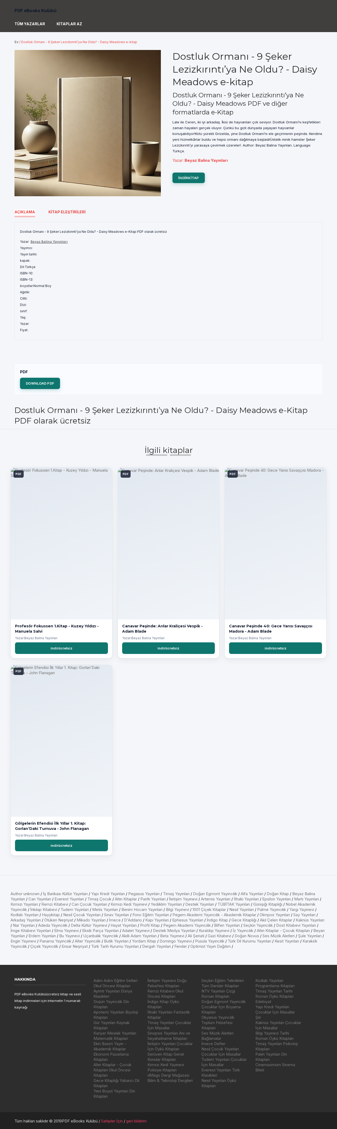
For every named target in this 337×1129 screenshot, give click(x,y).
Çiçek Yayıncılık (44, 946)
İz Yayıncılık (243, 930)
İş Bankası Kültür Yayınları (65, 893)
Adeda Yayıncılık (52, 925)
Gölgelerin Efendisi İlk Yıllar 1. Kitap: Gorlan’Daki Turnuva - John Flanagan (52, 826)
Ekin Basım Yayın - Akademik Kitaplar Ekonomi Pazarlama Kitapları (111, 1051)
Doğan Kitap (278, 893)
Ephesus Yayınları (187, 920)
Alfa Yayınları (252, 893)
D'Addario (133, 920)
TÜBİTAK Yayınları (233, 904)
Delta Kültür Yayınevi (89, 925)
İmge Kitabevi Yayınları (31, 930)
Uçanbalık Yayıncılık (100, 935)
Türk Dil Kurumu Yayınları (249, 941)
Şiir (258, 1017)
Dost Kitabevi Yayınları (296, 925)
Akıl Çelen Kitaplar (276, 920)
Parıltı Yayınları (153, 898)
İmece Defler (213, 1043)
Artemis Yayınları (215, 898)
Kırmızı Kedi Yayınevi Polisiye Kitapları (165, 1067)
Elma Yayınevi (66, 930)
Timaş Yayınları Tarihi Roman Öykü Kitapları (274, 994)
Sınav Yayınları (116, 914)
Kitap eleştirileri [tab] (67, 212)
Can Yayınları (39, 898)
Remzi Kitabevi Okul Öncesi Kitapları (165, 994)
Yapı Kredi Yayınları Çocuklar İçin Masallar (275, 1009)
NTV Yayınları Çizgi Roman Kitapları (218, 994)
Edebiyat (263, 1001)
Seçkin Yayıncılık (258, 925)
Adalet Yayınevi (136, 930)
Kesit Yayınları (287, 941)
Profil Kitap (150, 925)
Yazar (177, 160)
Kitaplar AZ (69, 24)
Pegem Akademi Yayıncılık (187, 925)
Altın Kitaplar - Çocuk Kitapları (283, 930)
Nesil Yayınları (241, 909)
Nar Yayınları (24, 925)
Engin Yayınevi (23, 941)
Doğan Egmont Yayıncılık (215, 893)
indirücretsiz (61, 648)
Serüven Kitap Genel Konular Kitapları (165, 1057)
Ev (16, 42)
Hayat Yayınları (124, 925)
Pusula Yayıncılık (209, 941)
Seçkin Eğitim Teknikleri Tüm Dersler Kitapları (222, 983)
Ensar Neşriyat (75, 946)
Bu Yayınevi (69, 935)
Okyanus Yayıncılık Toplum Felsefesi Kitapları (217, 1022)
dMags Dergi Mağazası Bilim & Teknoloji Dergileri (170, 1078)
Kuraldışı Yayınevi (214, 930)
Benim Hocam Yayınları (141, 909)
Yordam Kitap (144, 941)
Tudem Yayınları (75, 909)
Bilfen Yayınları (227, 925)
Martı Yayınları (306, 898)
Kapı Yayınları (157, 920)
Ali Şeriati (196, 935)
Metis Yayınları (105, 909)
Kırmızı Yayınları (24, 904)
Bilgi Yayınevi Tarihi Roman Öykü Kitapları (274, 1036)
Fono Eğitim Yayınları (150, 914)
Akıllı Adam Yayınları (139, 935)
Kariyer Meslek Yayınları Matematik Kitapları (114, 1036)
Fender (180, 946)
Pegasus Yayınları (144, 893)
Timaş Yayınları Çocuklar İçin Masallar (169, 1025)
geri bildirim (136, 1120)
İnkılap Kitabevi (43, 909)
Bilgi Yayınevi (177, 909)
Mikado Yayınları (91, 920)
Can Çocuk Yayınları (89, 904)
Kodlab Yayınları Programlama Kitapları (275, 983)
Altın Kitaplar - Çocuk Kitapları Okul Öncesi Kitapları (112, 1070)
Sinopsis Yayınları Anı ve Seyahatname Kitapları (168, 1036)
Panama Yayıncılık (55, 941)
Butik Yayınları (116, 941)
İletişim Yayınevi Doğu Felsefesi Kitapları (167, 983)
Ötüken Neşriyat (58, 920)
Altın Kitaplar (126, 898)
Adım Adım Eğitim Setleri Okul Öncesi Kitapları (115, 983)
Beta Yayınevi (172, 935)
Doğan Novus (247, 935)
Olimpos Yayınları (275, 914)
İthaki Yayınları (246, 898)
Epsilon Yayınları (276, 898)
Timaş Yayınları (176, 893)
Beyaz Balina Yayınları (49, 242)
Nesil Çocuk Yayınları (82, 914)
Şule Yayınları (309, 935)
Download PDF (40, 383)
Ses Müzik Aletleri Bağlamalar (217, 1036)
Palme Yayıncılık (271, 909)
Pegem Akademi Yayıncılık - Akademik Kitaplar (214, 914)
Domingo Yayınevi (176, 941)
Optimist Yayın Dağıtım (210, 946)
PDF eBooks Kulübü (35, 10)
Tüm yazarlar (29, 24)
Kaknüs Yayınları (310, 920)
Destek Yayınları (199, 904)
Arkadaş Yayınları (26, 920)
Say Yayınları (304, 914)
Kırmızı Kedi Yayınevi (129, 904)
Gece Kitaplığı (243, 920)
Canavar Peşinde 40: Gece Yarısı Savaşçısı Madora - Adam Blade (270, 629)
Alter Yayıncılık (88, 941)
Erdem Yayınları (42, 935)
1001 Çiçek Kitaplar (209, 909)
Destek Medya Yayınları (174, 930)
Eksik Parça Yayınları (100, 930)
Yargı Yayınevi (301, 909)
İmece (115, 920)
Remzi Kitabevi (54, 904)
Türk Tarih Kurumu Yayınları (115, 946)
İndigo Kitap (217, 920)
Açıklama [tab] (24, 212)
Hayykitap (51, 914)
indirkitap (188, 178)
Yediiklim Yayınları (166, 904)
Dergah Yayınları (156, 946)
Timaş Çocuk (99, 898)
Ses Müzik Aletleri (278, 935)
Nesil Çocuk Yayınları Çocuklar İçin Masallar (221, 1051)
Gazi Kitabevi (219, 935)
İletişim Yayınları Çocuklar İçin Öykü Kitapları (170, 1046)
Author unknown (25, 893)
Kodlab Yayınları (24, 914)
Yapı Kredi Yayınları (108, 893)
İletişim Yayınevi (183, 898)
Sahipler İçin (112, 1120)
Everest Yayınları (69, 898)
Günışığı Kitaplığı (267, 904)
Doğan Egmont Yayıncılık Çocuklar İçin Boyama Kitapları (223, 1007)
